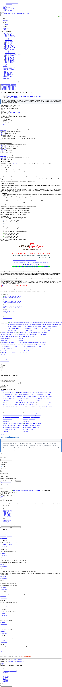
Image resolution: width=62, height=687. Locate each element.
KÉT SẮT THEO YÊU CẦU (8, 69)
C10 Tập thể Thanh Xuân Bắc (19, 262)
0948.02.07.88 (5, 28)
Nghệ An (5, 656)
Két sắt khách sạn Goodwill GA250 (26, 394)
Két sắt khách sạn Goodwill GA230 (26, 404)
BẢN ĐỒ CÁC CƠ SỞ (7, 10)
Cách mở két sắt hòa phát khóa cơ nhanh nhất (11, 302)
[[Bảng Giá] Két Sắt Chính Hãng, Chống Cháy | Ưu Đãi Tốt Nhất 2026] (14, 13)
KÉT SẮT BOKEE (9, 46)
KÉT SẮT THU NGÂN (10, 55)
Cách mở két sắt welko (7, 318)
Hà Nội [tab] (4, 125)
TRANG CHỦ (6, 78)
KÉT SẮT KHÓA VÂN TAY (25, 96)
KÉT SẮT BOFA (8, 40)
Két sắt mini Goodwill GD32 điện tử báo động (32, 415)
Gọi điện (2, 538)
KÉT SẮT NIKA (8, 34)
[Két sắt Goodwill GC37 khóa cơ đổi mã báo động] (13, 423)
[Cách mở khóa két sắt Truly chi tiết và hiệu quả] (12, 306)
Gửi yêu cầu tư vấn (4, 473)
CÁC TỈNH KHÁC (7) (17, 527)
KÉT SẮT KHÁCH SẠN (10, 62)
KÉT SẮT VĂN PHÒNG (10, 50)
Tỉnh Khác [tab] (5, 126)
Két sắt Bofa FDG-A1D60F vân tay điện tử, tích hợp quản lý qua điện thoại (31, 334)
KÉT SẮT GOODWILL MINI (51, 443)
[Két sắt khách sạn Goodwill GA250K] (43, 392)
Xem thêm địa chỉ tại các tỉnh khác (6, 159)
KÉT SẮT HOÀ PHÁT (10, 36)
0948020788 (2, 553)
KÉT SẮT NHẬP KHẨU (8, 37)
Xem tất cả (2, 390)
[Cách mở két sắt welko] (8, 317)
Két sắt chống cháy (16, 163)
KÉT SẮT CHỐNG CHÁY (10, 59)
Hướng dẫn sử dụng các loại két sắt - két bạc (11, 297)
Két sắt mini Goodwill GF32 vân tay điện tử (31, 425)
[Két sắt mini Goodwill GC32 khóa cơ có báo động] (13, 412)
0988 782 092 (3, 587)
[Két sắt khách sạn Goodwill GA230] (26, 402)
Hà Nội (14, 260)
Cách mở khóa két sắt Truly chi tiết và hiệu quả (12, 307)
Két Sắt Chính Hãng (7, 516)
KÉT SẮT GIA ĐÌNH (9, 49)
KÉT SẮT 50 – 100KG (36, 96)
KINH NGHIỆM (6, 7)
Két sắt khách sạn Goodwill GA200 (10, 394)
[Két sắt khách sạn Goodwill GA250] (26, 392)
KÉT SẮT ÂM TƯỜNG (10, 61)
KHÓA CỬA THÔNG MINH (9, 67)
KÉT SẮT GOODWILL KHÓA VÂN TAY (24, 443)
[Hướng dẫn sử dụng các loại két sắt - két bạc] (12, 296)
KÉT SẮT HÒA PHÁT (7, 511)
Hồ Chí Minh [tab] (5, 124)
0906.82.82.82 (3, 596)
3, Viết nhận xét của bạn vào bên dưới (7, 385)
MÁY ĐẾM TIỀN (6, 64)
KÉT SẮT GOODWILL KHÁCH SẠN (36, 445)
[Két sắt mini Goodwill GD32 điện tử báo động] (32, 412)
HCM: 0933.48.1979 (11, 112)
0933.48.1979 (5, 20)
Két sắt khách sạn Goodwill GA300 (10, 404)
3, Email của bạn (3, 381)
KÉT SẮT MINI (8, 56)
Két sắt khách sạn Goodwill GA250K (43, 394)
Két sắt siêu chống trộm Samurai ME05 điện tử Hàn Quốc (11, 344)
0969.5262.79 (9, 4)
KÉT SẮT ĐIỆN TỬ (9, 60)
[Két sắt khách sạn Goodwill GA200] (10, 392)
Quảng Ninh (9, 656)
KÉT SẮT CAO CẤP (7, 44)
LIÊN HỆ (5, 9)
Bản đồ (1, 130)
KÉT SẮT (5, 71)
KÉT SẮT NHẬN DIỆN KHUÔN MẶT (13, 54)
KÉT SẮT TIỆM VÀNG (10, 53)
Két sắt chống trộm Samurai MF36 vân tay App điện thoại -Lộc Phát (13, 354)
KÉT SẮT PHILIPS (9, 42)
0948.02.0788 (3, 544)
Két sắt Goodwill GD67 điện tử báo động (33, 324)
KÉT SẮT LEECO (9, 43)
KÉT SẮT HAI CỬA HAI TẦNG (12, 51)
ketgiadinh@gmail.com (4, 497)
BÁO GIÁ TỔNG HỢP (7, 68)
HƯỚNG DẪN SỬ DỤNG (8, 8)
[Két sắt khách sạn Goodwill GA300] (10, 402)
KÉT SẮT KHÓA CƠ (9, 57)
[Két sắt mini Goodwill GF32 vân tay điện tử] (32, 423)
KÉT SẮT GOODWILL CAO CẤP (8, 450)
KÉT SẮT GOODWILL (10, 47)
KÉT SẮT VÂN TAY (9, 58)
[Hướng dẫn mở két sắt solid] (8, 311)
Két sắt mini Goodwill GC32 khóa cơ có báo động (12, 415)
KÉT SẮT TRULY (6, 512)
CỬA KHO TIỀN (6, 63)
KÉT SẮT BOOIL (9, 39)
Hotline (5, 130)
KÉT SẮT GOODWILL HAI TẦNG (8, 445)
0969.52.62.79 (3, 564)
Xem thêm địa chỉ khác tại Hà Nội (6, 143)
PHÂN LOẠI (5, 48)
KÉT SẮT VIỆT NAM (7, 33)
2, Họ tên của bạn (3, 380)
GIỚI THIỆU (5, 6)
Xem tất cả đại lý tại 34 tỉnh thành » (26, 656)
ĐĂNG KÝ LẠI (18, 480)
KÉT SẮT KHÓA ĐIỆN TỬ (12, 96)
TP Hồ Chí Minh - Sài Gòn (16, 656)
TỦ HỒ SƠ (5, 66)
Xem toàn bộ (2, 434)
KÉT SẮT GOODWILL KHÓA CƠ (39, 443)
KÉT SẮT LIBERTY (9, 45)
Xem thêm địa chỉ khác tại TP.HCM (6, 135)
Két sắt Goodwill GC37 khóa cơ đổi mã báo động (12, 425)
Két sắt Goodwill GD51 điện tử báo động (16, 324)
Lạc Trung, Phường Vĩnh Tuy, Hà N (31, 264)
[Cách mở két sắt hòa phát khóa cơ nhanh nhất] (12, 301)
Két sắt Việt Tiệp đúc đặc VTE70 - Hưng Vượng (51, 324)
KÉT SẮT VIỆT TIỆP (9, 35)
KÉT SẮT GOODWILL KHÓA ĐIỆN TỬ (9, 443)
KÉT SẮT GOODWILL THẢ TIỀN (21, 445)
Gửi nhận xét (3, 387)
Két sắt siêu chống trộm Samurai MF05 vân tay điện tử (34, 344)
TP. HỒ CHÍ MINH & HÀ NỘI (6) (6, 527)
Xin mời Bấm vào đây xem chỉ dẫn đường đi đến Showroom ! (31, 266)
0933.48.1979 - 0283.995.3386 (12, 3)
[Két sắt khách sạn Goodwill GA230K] (43, 402)
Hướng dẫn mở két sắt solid (8, 312)
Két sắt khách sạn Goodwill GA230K (43, 404)
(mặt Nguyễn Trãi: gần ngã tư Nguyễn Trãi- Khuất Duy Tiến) (36, 262)
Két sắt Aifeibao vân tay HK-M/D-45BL (8, 334)
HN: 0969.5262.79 (19, 112)
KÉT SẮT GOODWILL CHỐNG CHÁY (50, 445)
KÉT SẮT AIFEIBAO (9, 41)
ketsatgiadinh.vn (3, 496)
